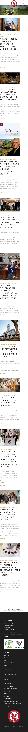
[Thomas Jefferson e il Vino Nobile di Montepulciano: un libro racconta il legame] (10, 139)
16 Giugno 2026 (3, 159)
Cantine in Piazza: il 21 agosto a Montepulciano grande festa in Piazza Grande (10, 94)
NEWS (5, 665)
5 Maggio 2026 (3, 283)
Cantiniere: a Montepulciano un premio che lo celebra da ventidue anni (9, 222)
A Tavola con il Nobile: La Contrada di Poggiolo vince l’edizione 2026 (8, 44)
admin (10, 34)
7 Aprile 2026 (3, 395)
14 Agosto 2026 (3, 87)
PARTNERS (6, 696)
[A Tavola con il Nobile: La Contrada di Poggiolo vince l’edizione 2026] (10, 24)
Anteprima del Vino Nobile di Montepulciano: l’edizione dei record (9, 515)
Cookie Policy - (10, 728)
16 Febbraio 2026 (3, 560)
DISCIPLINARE (7, 657)
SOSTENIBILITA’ (8, 662)
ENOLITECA (7, 691)
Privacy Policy (17, 728)
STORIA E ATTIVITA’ (9, 686)
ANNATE (6, 660)
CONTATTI (6, 706)
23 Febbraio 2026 (4, 507)
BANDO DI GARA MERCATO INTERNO (13, 704)
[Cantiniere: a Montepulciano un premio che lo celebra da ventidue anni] (10, 204)
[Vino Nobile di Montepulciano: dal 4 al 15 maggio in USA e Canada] (10, 330)
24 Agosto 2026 (3, 34)
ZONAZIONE (7, 677)
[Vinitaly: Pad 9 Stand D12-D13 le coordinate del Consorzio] (10, 385)
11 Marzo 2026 (3, 449)
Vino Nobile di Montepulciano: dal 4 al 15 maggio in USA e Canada (9, 351)
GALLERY (6, 679)
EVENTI (5, 694)
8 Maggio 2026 (3, 215)
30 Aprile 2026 (3, 344)
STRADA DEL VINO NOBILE (10, 674)
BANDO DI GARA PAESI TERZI (11, 701)
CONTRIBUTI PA (8, 699)
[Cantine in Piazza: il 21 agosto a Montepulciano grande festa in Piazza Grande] (10, 78)
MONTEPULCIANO (8, 672)
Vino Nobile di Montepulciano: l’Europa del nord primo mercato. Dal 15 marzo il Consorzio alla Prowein (10, 459)
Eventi (1, 36)
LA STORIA (6, 655)
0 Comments (16, 34)
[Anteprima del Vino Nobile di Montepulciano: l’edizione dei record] (10, 497)
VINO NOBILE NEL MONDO (10, 689)
